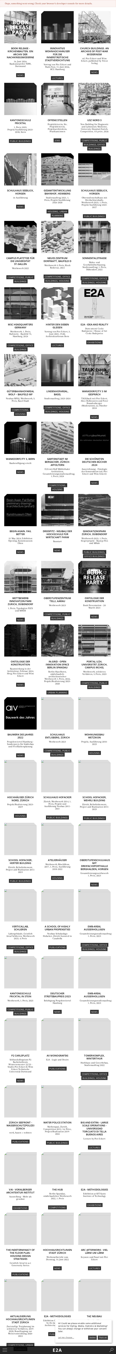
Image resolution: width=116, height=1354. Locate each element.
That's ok (103, 1337)
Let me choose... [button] (66, 1337)
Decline (92, 1337)
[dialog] (83, 1331)
